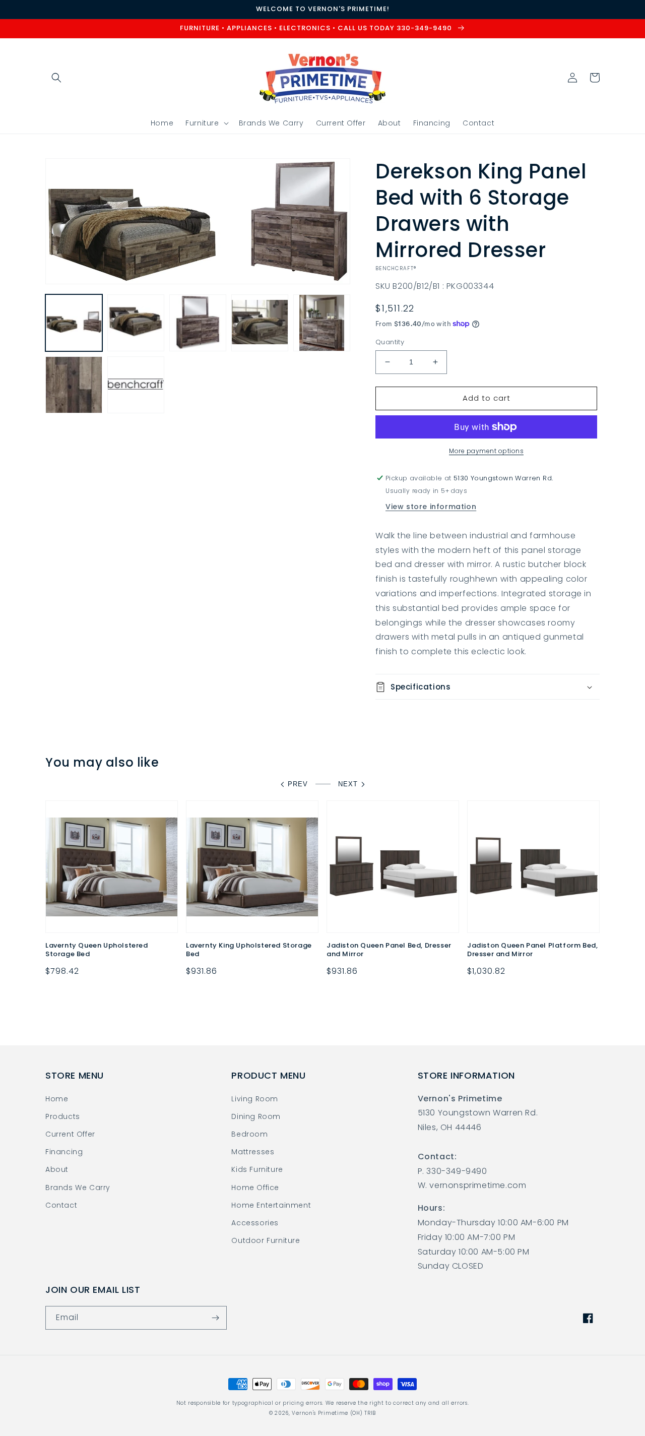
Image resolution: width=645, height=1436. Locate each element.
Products (62, 1116)
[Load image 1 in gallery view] (73, 322)
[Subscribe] (215, 1318)
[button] (56, 78)
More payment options (486, 451)
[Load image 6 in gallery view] (73, 384)
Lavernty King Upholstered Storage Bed (249, 950)
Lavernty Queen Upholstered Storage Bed (96, 950)
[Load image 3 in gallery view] (197, 322)
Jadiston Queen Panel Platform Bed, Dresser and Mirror (532, 950)
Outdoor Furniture (265, 1240)
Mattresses (252, 1152)
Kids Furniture (257, 1169)
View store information (430, 507)
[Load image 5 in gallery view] (321, 322)
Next (348, 784)
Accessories (255, 1223)
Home (56, 1099)
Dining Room (256, 1116)
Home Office (255, 1187)
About (57, 1169)
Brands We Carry (77, 1187)
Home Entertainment (271, 1205)
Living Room (254, 1099)
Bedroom (249, 1134)
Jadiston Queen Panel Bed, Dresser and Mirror (389, 950)
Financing (64, 1152)
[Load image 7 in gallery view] (135, 384)
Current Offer (70, 1134)
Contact (61, 1205)
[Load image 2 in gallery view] (135, 322)
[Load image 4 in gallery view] (259, 322)
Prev (298, 784)
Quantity (389, 342)
